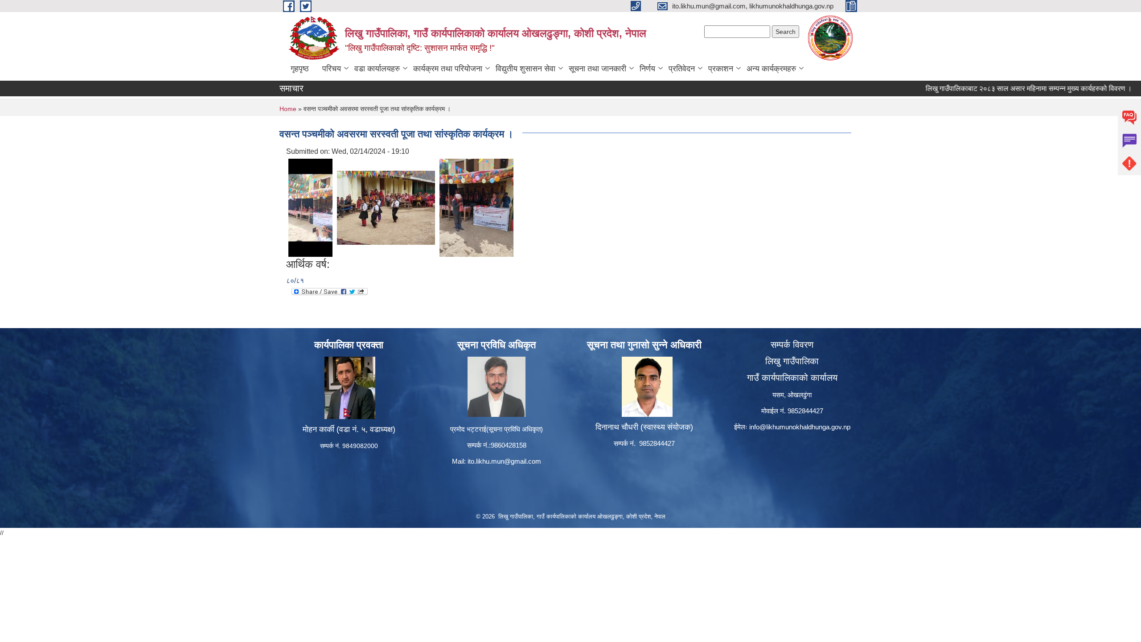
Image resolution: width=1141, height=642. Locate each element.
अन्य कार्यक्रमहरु (771, 68)
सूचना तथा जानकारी (597, 68)
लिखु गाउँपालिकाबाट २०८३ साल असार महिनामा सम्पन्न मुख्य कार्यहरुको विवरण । (1009, 88)
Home (287, 108)
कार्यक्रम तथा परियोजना (447, 68)
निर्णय (647, 68)
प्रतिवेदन (682, 68)
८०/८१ (295, 280)
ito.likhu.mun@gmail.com (504, 461)
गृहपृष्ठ (300, 68)
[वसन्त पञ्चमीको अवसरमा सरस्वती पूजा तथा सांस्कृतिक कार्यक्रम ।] (310, 207)
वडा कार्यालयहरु (377, 68)
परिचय (331, 68)
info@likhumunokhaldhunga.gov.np (799, 427)
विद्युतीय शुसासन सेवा (525, 68)
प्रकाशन (720, 68)
